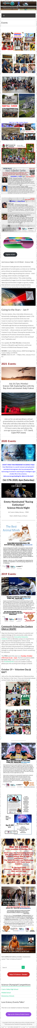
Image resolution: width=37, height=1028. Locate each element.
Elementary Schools (7, 996)
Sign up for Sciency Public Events (18, 1014)
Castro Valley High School (9, 989)
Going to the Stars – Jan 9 (14, 309)
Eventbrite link (9, 661)
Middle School (6, 992)
